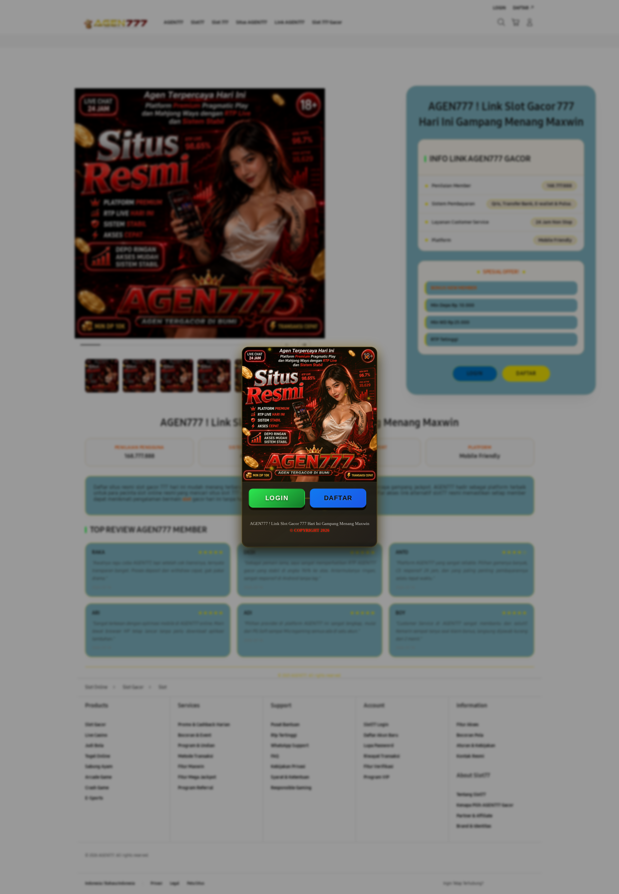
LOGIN (277, 497)
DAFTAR (338, 497)
